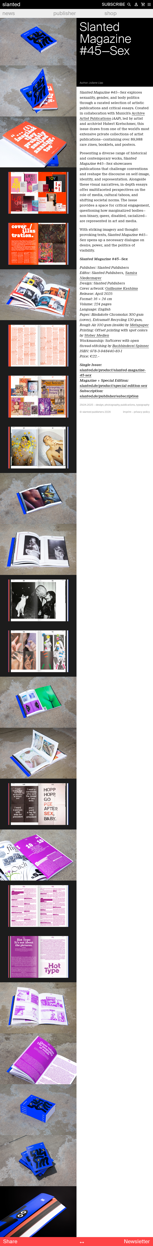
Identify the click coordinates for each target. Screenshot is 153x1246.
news (8, 13)
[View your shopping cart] (143, 4)
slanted (11, 4)
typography (142, 404)
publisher (64, 13)
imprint (127, 412)
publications (128, 404)
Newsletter (137, 1241)
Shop (110, 13)
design (100, 404)
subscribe (113, 4)
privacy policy (142, 412)
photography (112, 404)
